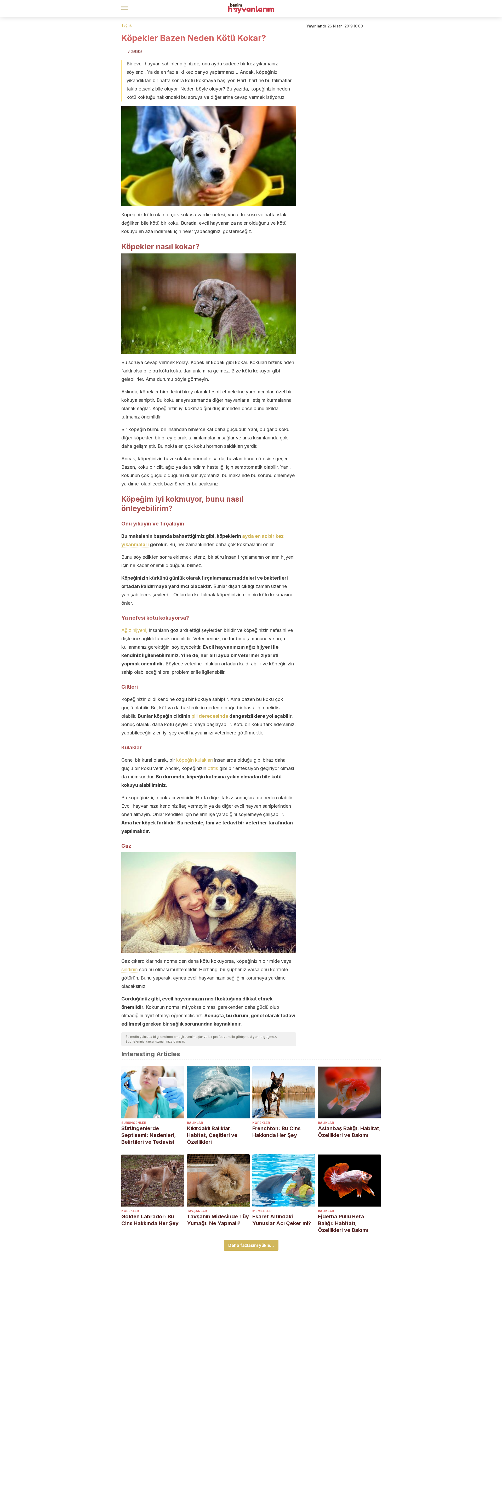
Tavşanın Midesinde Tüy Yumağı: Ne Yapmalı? (218, 1219)
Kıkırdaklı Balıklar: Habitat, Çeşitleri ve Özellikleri (212, 1135)
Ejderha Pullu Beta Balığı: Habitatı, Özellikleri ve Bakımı (343, 1223)
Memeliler (261, 1211)
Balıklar (195, 1123)
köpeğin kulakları (194, 760)
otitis (213, 768)
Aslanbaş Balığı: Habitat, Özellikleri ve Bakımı (349, 1131)
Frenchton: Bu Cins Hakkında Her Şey (276, 1131)
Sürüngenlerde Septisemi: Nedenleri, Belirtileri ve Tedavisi (148, 1135)
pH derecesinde (209, 716)
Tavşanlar (197, 1211)
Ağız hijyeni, (134, 630)
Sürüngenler (133, 1123)
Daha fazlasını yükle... (251, 1245)
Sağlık (126, 25)
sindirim (129, 969)
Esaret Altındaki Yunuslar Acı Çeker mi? (281, 1219)
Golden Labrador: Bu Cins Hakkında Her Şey (150, 1219)
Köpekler (261, 1123)
